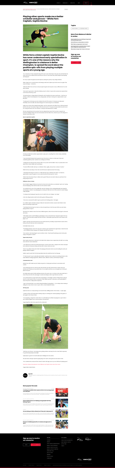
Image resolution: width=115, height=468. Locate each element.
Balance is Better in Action (31, 9)
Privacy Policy (31, 465)
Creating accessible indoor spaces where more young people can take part (38, 390)
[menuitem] (58, 2)
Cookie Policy (39, 465)
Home (24, 9)
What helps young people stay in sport (79, 44)
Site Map (24, 465)
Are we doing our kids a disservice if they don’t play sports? (38, 411)
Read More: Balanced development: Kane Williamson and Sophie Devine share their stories (41, 364)
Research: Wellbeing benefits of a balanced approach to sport (37, 422)
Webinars (48, 454)
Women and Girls (50, 450)
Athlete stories (75, 28)
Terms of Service (47, 465)
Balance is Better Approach (52, 445)
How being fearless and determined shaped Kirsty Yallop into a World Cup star (80, 47)
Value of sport (50, 452)
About (26, 444)
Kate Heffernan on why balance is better (80, 42)
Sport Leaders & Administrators (53, 443)
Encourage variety (84, 28)
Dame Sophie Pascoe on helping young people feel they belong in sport (37, 401)
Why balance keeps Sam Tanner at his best (80, 49)
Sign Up (74, 62)
